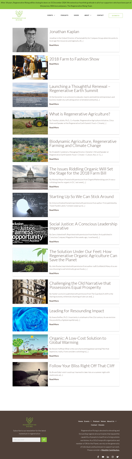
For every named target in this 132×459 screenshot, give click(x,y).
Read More (54, 45)
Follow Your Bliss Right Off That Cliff (82, 365)
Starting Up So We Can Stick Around (81, 196)
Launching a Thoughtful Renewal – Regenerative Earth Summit (79, 88)
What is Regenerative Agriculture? (79, 113)
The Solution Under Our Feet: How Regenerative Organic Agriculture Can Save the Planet (83, 255)
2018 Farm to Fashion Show (74, 58)
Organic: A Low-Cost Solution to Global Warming (77, 340)
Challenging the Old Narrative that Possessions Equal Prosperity (80, 285)
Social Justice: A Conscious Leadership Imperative (83, 225)
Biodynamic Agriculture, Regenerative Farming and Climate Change (83, 143)
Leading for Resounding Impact (76, 310)
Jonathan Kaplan (64, 31)
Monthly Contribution (110, 450)
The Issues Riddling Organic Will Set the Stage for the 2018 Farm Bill (81, 170)
